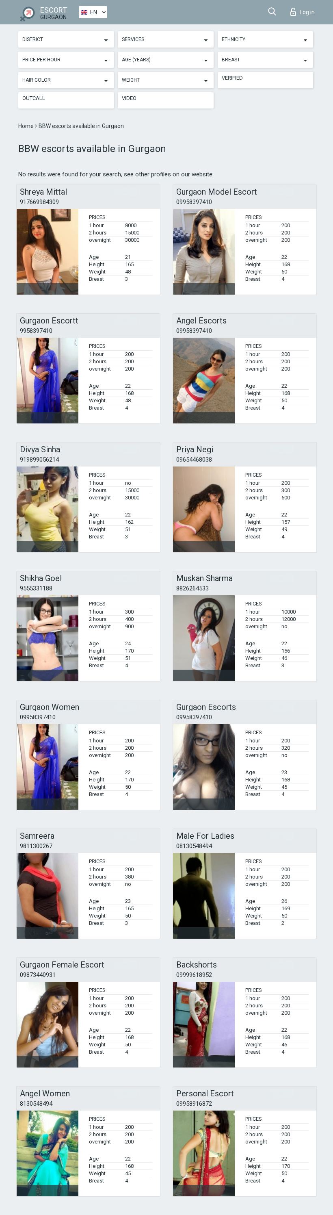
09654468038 (194, 459)
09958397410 (194, 202)
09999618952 (194, 975)
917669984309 (39, 202)
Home (26, 126)
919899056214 (39, 459)
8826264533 (192, 588)
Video (129, 98)
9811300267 (36, 846)
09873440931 (38, 975)
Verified (232, 78)
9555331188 (36, 588)
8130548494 (36, 1103)
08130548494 (194, 846)
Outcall (33, 98)
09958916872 (194, 1103)
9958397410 (36, 330)
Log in (307, 12)
